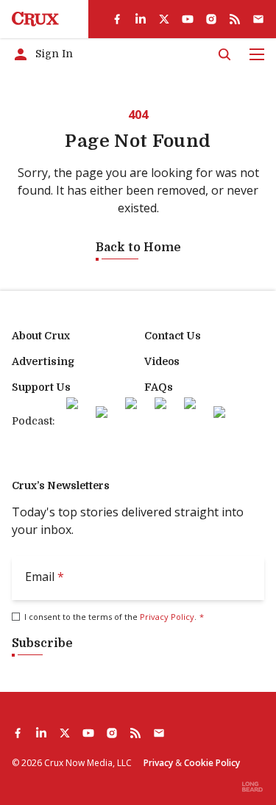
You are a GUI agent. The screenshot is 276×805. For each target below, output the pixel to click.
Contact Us (172, 336)
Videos (162, 361)
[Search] (224, 54)
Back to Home (138, 247)
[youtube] (187, 19)
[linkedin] (140, 19)
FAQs (158, 387)
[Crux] (35, 19)
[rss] (235, 19)
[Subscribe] (258, 19)
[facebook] (117, 19)
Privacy (158, 763)
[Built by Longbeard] (252, 786)
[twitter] (164, 19)
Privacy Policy (167, 616)
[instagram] (211, 19)
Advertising (43, 361)
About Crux (41, 336)
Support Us (41, 387)
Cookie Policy (212, 763)
